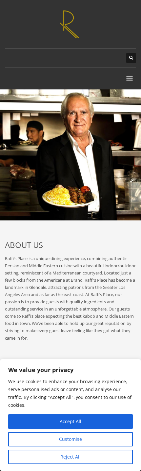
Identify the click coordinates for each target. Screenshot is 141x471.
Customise (70, 439)
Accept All (70, 421)
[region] (70, 415)
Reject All (70, 457)
